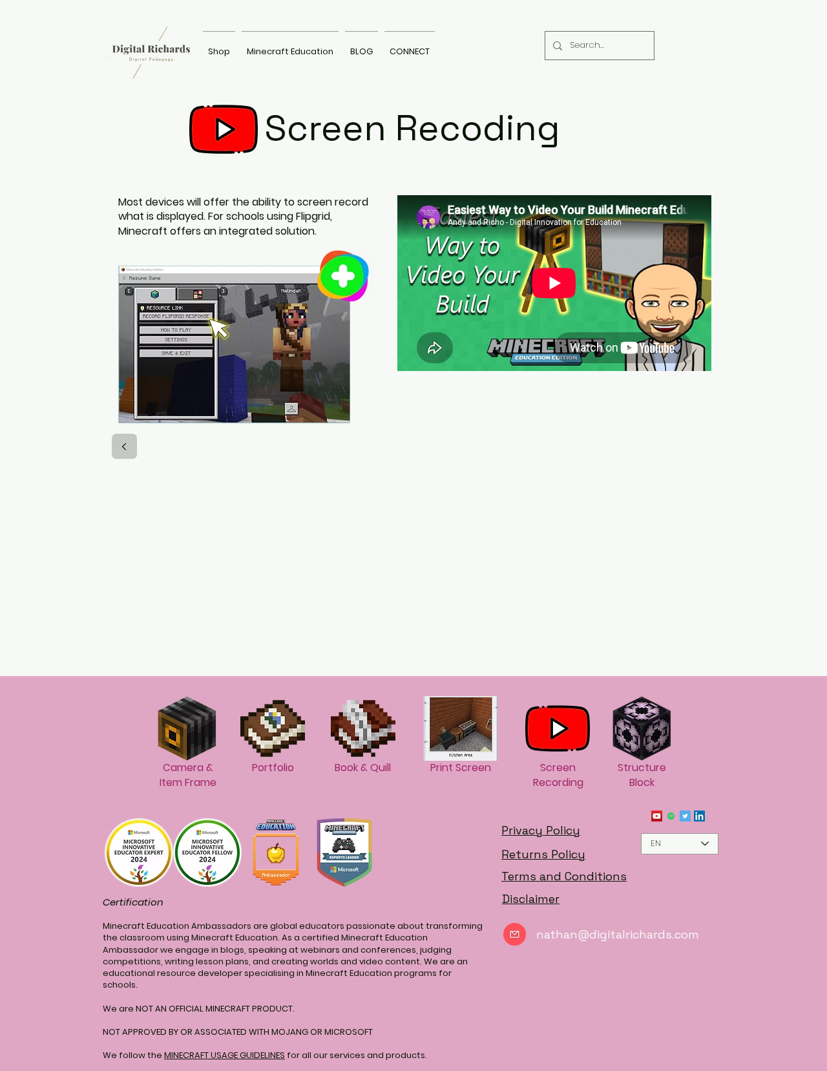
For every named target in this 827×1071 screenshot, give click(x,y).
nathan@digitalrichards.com (617, 934)
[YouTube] (656, 816)
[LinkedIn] (699, 816)
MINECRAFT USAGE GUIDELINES (224, 1055)
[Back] (124, 446)
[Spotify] (670, 816)
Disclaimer (531, 898)
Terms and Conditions (564, 876)
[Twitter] (685, 816)
